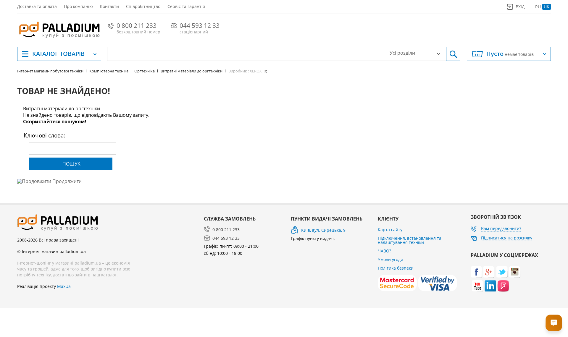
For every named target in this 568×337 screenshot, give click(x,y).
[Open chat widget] (554, 323)
